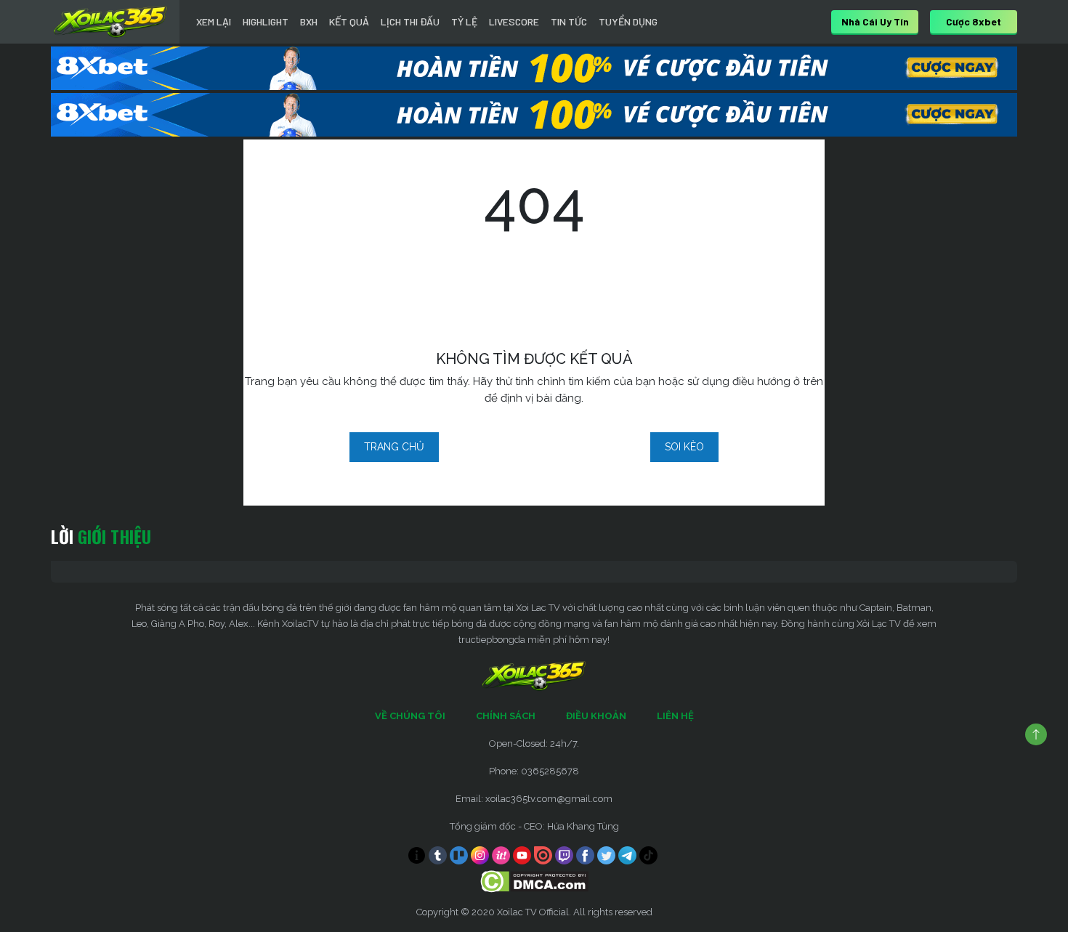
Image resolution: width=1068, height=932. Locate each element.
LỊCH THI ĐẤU (410, 21)
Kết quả (349, 21)
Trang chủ (394, 447)
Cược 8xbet (973, 21)
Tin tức (569, 21)
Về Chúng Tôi (410, 715)
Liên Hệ (675, 715)
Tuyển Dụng (628, 21)
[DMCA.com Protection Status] (534, 880)
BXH (308, 21)
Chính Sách (505, 715)
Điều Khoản (596, 715)
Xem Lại (213, 21)
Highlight (265, 21)
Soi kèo (684, 447)
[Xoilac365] (110, 22)
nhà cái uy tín (875, 21)
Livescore (514, 21)
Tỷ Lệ (464, 21)
